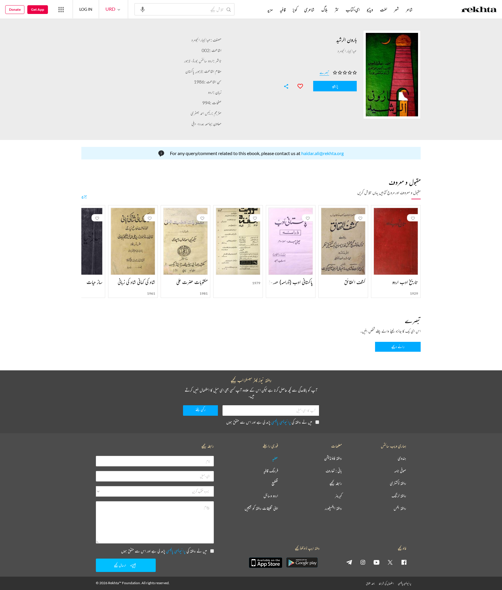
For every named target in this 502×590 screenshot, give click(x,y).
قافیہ (283, 9)
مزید (84, 195)
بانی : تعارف (334, 470)
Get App (37, 9)
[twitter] (390, 562)
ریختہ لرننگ (399, 495)
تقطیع (275, 483)
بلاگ (324, 9)
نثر (337, 9)
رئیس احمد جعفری (201, 113)
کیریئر (338, 495)
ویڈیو (370, 9)
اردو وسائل (270, 495)
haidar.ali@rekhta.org (322, 153)
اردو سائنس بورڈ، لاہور (198, 60)
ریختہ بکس (400, 508)
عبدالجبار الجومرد (201, 39)
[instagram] (362, 562)
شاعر (409, 9)
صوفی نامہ (400, 470)
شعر (396, 9)
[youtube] (376, 562)
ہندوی (402, 458)
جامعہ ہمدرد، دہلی (201, 123)
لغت (383, 9)
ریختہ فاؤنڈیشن (333, 458)
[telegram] (349, 562)
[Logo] (479, 10)
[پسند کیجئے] (297, 85)
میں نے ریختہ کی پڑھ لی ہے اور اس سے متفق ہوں (269, 422)
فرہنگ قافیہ (270, 470)
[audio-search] (143, 9)
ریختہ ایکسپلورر (333, 508)
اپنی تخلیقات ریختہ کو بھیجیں (261, 508)
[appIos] (265, 562)
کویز (295, 9)
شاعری (309, 9)
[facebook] (403, 562)
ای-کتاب (353, 9)
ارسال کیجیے (120, 565)
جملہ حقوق (370, 583)
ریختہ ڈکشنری (398, 483)
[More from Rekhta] (61, 9)
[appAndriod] (301, 562)
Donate (15, 9)
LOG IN (85, 9)
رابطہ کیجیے (335, 483)
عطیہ (275, 458)
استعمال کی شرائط (386, 583)
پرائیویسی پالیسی (281, 422)
